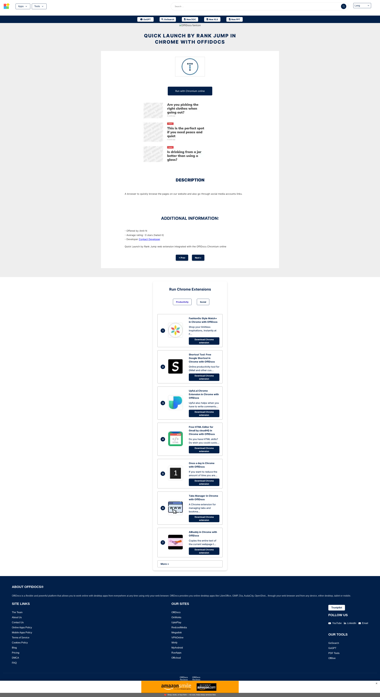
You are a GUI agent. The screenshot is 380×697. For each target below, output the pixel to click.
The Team (17, 612)
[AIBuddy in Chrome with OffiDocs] (176, 548)
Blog (14, 647)
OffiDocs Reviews (184, 678)
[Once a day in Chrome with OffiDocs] (176, 479)
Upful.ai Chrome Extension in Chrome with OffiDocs (204, 394)
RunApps (176, 652)
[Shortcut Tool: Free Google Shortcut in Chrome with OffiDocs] (176, 372)
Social (203, 302)
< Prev (182, 257)
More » (165, 563)
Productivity (182, 302)
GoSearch (333, 643)
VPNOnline (177, 637)
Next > (198, 257)
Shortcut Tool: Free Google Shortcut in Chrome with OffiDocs (202, 358)
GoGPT (332, 648)
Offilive (332, 658)
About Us (17, 617)
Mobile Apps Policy (22, 632)
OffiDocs (175, 612)
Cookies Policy (20, 642)
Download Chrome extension (204, 341)
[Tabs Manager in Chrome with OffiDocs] (176, 514)
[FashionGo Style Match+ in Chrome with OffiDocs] (176, 336)
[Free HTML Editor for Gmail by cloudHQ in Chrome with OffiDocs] (176, 445)
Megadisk (176, 632)
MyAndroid (177, 647)
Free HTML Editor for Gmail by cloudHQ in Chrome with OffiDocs (202, 430)
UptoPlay (176, 622)
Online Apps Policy (22, 627)
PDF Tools (333, 653)
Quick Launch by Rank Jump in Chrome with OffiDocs (190, 39)
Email (365, 623)
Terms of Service (20, 637)
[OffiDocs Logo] (6, 6)
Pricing (15, 652)
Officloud (176, 657)
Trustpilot (336, 607)
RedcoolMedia (179, 627)
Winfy (174, 642)
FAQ (14, 663)
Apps (21, 6)
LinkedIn (351, 623)
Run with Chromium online (190, 90)
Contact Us (18, 622)
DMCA (15, 657)
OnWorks (176, 617)
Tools (37, 6)
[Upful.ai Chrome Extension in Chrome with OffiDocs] (176, 409)
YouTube (337, 623)
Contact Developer (149, 239)
